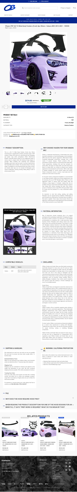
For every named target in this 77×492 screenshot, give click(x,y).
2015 (24, 270)
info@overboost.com (17, 487)
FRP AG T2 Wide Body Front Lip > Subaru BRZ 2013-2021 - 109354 (9, 444)
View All (54, 478)
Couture (54, 475)
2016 (27, 270)
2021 (27, 271)
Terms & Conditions (44, 464)
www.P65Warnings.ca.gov (55, 364)
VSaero (8, 26)
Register (69, 8)
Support (70, 15)
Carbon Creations (56, 465)
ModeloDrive (55, 464)
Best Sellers (57, 15)
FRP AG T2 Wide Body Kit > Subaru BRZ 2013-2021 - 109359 (27, 444)
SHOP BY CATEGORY (25, 15)
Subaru (6, 271)
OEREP (54, 471)
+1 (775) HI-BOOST (45, 487)
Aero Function (55, 470)
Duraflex (54, 462)
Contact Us (42, 465)
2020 (24, 271)
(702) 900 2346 (33, 1)
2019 (22, 271)
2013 (19, 270)
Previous (3, 93)
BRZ (12, 271)
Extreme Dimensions (57, 476)
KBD (53, 468)
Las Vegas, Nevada (26, 132)
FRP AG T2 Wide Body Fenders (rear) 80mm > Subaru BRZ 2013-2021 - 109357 (47, 444)
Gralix (53, 473)
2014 (22, 270)
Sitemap (42, 468)
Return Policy (43, 462)
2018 (19, 271)
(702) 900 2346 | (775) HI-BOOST (11, 471)
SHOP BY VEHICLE (8, 15)
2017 (30, 270)
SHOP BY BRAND (41, 15)
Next (55, 93)
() (75, 8)
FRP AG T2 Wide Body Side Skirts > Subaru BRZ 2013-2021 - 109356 (66, 444)
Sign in (63, 8)
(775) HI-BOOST (45, 1)
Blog (41, 467)
